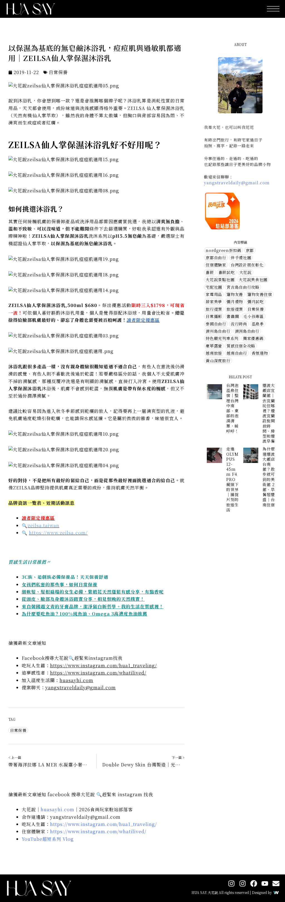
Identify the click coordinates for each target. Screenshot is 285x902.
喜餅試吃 (226, 272)
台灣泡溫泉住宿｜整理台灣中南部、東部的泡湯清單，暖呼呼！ (232, 408)
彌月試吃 (255, 301)
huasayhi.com (76, 680)
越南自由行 (237, 353)
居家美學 (214, 301)
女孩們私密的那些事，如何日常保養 (59, 584)
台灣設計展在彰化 (247, 265)
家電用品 (214, 294)
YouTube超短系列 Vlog (48, 839)
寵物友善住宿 (259, 294)
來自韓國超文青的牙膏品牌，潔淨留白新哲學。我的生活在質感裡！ (93, 606)
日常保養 (58, 72)
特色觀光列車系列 (222, 338)
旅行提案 (214, 309)
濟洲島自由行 (247, 331)
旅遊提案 (235, 309)
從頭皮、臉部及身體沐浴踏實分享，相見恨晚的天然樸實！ (83, 599)
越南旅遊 (214, 353)
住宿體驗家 (216, 265)
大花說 (245, 272)
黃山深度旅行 (218, 360)
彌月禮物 (235, 301)
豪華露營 (214, 346)
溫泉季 (258, 324)
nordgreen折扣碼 (223, 250)
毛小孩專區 (253, 316)
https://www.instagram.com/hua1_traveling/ (103, 665)
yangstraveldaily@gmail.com (80, 687)
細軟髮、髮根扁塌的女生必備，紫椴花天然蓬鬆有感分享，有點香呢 (93, 592)
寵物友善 (235, 294)
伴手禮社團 (241, 257)
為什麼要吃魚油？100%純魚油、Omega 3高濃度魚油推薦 (84, 614)
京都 (250, 250)
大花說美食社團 (253, 279)
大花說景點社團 (220, 279)
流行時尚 (239, 324)
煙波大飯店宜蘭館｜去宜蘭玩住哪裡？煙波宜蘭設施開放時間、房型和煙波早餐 (268, 413)
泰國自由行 (216, 324)
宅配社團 (214, 287)
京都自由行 (216, 257)
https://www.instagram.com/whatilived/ (98, 673)
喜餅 (210, 272)
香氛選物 (260, 353)
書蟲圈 (233, 316)
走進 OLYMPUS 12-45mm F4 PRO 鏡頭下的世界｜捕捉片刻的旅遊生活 (232, 479)
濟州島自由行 (218, 331)
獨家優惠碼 (253, 338)
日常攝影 (214, 316)
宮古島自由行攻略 (243, 287)
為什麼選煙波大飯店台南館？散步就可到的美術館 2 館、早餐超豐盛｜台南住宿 (268, 476)
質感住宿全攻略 (241, 346)
